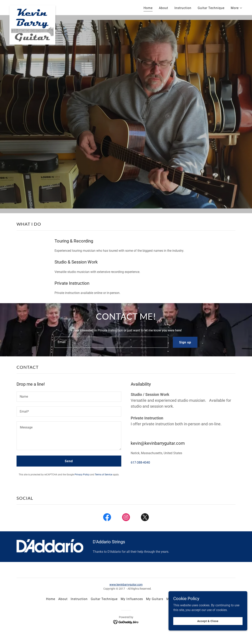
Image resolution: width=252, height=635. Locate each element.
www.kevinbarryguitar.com (126, 584)
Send (69, 461)
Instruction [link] (182, 8)
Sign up (185, 342)
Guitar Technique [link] (211, 8)
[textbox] (111, 342)
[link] (32, 6)
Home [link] (148, 8)
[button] (237, 8)
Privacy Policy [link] (82, 474)
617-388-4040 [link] (140, 462)
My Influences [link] (132, 599)
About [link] (163, 8)
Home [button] (50, 599)
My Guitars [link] (154, 599)
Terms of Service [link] (103, 474)
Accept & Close (207, 620)
